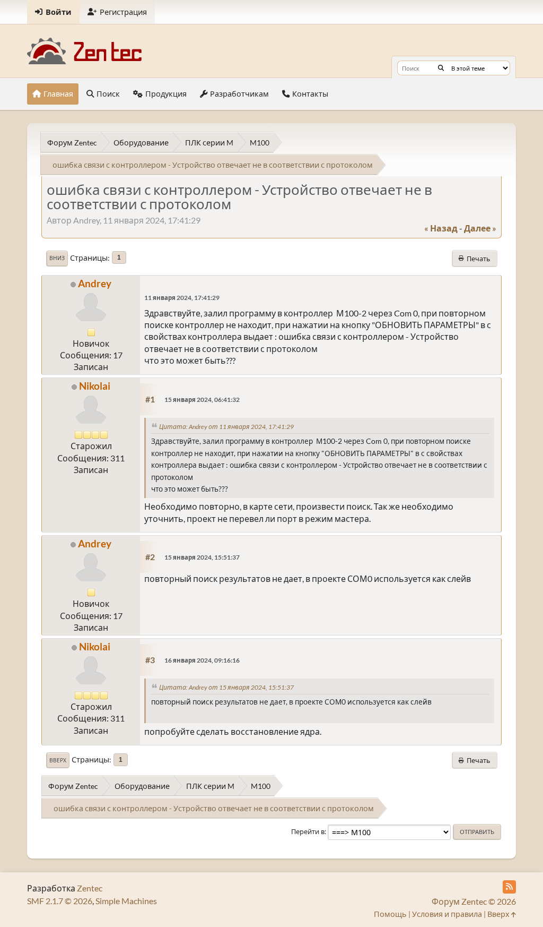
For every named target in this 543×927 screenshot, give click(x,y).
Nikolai (94, 386)
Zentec (89, 888)
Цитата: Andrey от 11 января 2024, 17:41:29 (226, 427)
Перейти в (308, 831)
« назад (441, 228)
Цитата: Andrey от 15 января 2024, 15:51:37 (226, 687)
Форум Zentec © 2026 (474, 901)
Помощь (390, 914)
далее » (480, 228)
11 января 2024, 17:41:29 (182, 297)
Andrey (94, 283)
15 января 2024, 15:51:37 (202, 557)
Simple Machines (126, 901)
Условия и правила (447, 914)
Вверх (57, 760)
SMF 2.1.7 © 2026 (59, 901)
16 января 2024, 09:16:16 (202, 660)
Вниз (57, 258)
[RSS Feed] (509, 887)
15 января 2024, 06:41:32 (202, 399)
